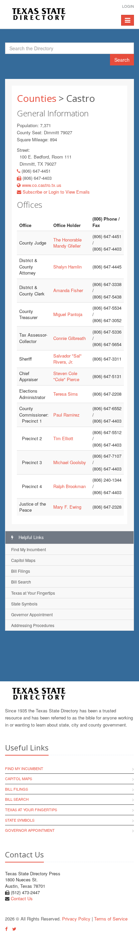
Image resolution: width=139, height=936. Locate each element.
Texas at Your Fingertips (33, 593)
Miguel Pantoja (67, 314)
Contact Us (22, 898)
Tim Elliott (63, 438)
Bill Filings (20, 571)
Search (122, 59)
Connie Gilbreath (69, 338)
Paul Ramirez (66, 415)
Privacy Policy (76, 918)
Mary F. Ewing (67, 507)
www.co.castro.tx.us (41, 185)
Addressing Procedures (32, 625)
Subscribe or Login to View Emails (55, 192)
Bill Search (21, 582)
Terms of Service (111, 918)
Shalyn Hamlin (67, 266)
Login (128, 6)
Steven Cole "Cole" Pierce (66, 376)
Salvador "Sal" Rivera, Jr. (67, 358)
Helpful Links (30, 537)
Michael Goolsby (69, 462)
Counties (36, 98)
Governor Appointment (32, 614)
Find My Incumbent (28, 549)
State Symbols (24, 603)
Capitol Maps (23, 560)
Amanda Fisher (68, 290)
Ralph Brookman (69, 486)
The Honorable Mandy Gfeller (67, 242)
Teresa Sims (65, 394)
